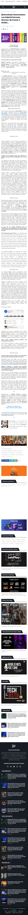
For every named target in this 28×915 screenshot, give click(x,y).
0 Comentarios (11, 26)
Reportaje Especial (21, 541)
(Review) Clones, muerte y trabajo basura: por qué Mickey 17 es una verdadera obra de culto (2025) (15, 794)
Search (25, 7)
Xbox (22, 543)
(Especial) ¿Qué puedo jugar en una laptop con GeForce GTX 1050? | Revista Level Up (16, 867)
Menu (3, 7)
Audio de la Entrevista (8, 412)
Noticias (3, 541)
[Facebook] (3, 29)
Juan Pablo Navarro (20, 454)
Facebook (15, 407)
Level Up (3, 456)
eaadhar (14, 909)
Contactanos (20, 911)
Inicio (2, 1)
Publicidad (24, 1)
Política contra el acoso (17, 912)
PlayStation (14, 541)
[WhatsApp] (14, 460)
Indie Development (5, 454)
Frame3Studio (4, 452)
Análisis (3, 539)
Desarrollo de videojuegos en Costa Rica (9, 450)
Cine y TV (13, 539)
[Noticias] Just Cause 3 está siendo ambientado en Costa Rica (15, 882)
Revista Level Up (5, 543)
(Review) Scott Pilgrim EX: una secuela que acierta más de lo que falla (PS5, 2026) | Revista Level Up (16, 810)
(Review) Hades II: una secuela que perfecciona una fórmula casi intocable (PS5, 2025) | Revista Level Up (16, 802)
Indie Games (12, 454)
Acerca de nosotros (10, 1)
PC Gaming (9, 541)
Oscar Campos (9, 456)
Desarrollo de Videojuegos (10, 11)
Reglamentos (8, 912)
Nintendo (23, 539)
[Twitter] (5, 29)
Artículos (8, 539)
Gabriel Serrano (18, 452)
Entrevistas (18, 539)
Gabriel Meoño (11, 452)
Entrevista (20, 450)
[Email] (7, 29)
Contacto (18, 1)
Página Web (9, 407)
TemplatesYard (14, 908)
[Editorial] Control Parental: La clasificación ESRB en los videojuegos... (16, 874)
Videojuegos (17, 543)
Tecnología (11, 543)
